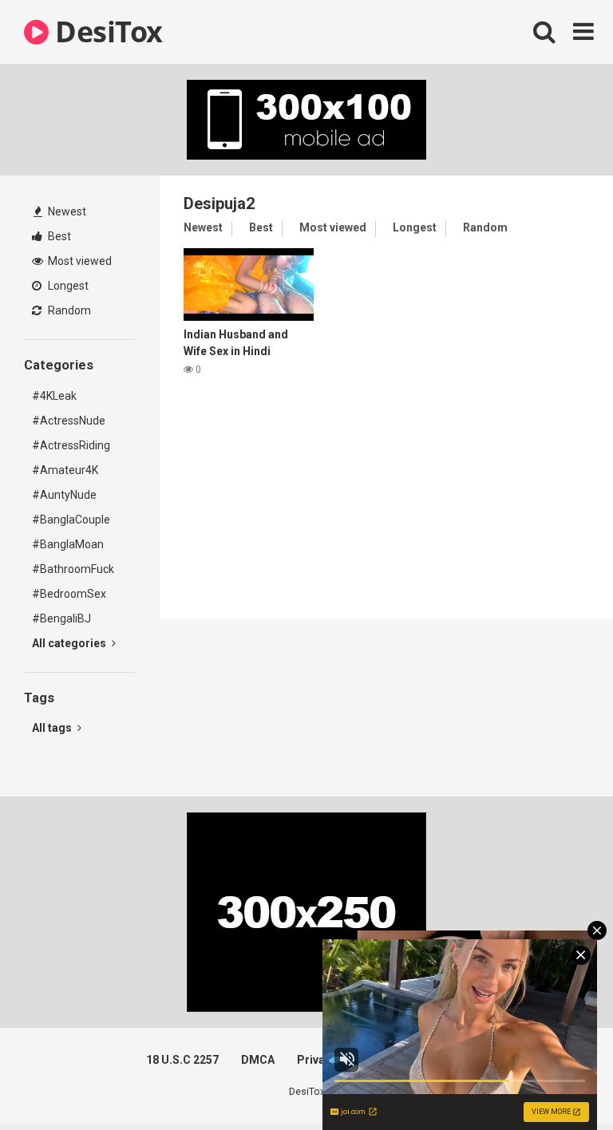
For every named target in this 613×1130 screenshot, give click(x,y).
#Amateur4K (65, 470)
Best (58, 236)
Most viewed (78, 261)
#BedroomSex (69, 593)
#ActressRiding (71, 445)
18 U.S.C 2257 (182, 1059)
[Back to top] (559, 1081)
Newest (65, 211)
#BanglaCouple (71, 519)
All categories (70, 643)
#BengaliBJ (61, 618)
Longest (67, 285)
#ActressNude (68, 420)
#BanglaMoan (68, 544)
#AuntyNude (64, 494)
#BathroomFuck (73, 569)
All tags (53, 727)
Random (68, 310)
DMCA (258, 1059)
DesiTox (106, 31)
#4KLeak (54, 395)
